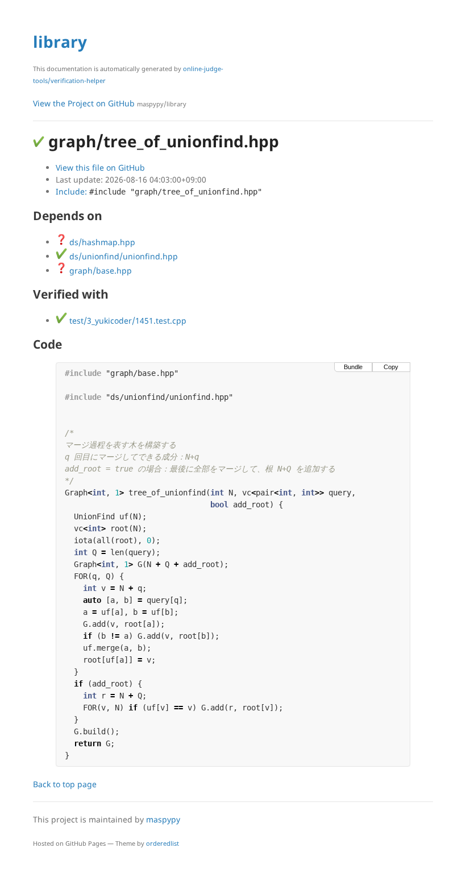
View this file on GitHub (100, 167)
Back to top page (65, 784)
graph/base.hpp (99, 270)
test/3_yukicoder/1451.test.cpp (126, 320)
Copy (391, 366)
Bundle (353, 366)
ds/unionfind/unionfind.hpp (122, 256)
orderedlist (162, 843)
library (60, 41)
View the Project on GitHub (109, 103)
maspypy (163, 819)
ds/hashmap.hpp (101, 242)
